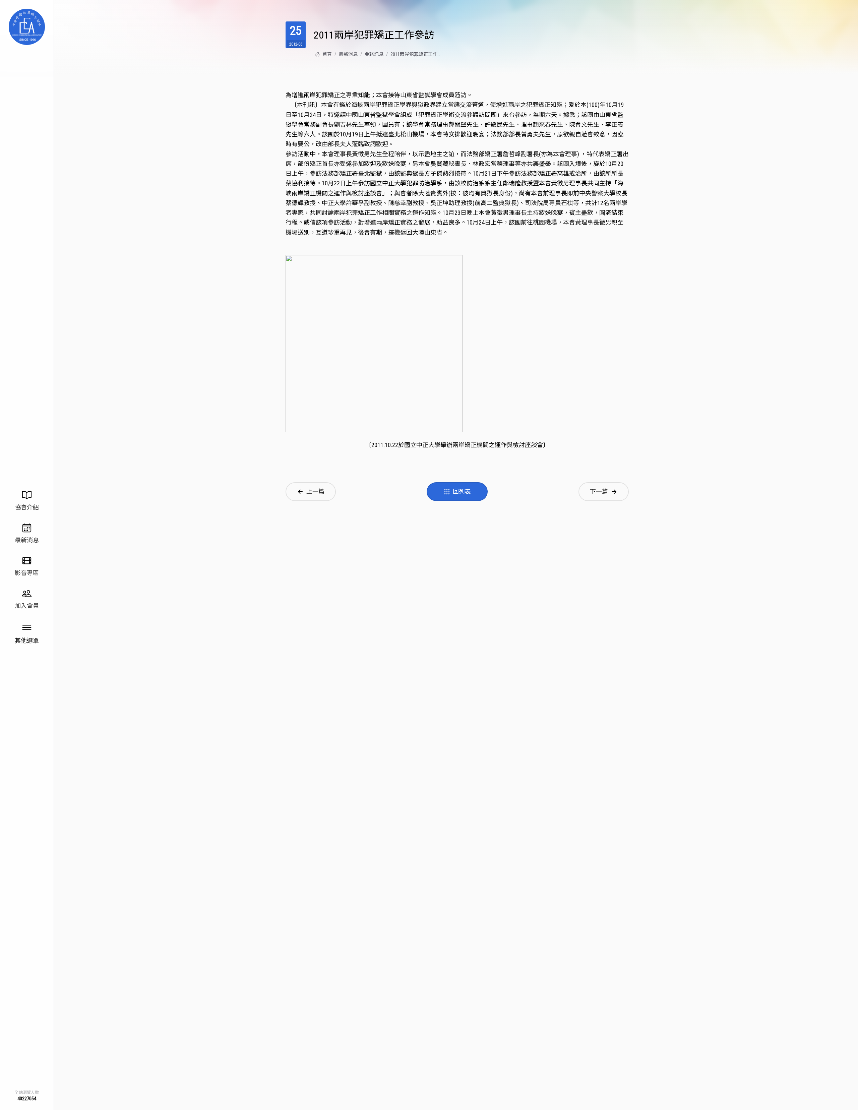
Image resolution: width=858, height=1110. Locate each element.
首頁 (327, 54)
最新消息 (348, 54)
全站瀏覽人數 (27, 1092)
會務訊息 (374, 54)
